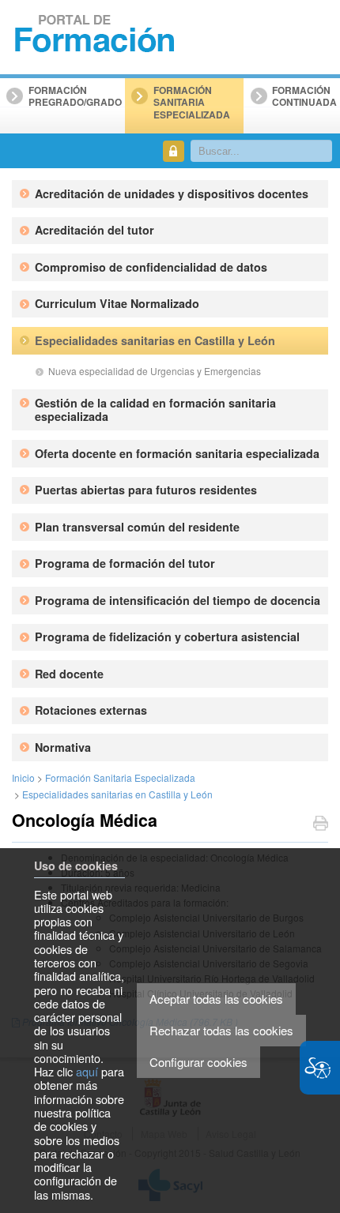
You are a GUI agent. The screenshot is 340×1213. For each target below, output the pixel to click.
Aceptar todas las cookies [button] (216, 998)
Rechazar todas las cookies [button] (221, 1030)
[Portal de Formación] (95, 34)
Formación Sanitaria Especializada (120, 777)
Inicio (23, 777)
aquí (87, 1071)
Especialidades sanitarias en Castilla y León (117, 794)
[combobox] (262, 151)
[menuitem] (178, 194)
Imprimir (320, 825)
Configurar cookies (198, 1061)
